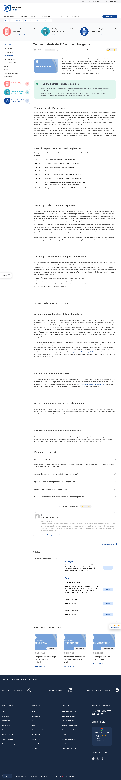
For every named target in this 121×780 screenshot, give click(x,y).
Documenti (36, 716)
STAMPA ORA (109, 16)
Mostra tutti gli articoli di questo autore (56, 535)
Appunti (35, 725)
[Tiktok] (102, 758)
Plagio (6, 69)
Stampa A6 (36, 748)
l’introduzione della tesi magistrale (91, 384)
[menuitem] (7, 776)
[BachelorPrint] (12, 11)
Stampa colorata (38, 730)
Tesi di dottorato (9, 59)
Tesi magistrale (9, 55)
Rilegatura (63, 16)
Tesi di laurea (8, 48)
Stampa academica (47, 16)
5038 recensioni (102, 738)
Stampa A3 (36, 734)
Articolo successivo (108, 544)
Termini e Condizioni (20, 776)
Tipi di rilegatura (8, 739)
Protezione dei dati (69, 730)
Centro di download (69, 748)
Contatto (98, 1)
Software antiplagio (9, 744)
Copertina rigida (8, 734)
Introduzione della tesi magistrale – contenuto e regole (75, 659)
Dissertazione (7, 716)
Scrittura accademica (11, 73)
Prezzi (34, 711)
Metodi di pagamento (69, 725)
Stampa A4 (36, 739)
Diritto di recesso (68, 744)
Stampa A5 (36, 744)
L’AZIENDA (66, 706)
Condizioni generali (69, 739)
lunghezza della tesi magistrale (82, 352)
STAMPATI (36, 706)
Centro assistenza (111, 1)
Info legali (65, 734)
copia (108, 568)
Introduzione (80, 648)
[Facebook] (93, 758)
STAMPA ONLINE (8, 706)
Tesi (3, 711)
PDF (33, 720)
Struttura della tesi (10, 62)
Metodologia (8, 76)
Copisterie (6, 725)
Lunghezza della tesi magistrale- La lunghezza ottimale (45, 659)
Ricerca (87, 1)
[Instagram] (98, 758)
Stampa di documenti (27, 16)
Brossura (5, 730)
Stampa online (9, 16)
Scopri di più (39, 666)
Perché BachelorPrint (69, 711)
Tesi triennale (8, 52)
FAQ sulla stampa (68, 720)
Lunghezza (52, 648)
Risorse (75, 16)
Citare (6, 66)
